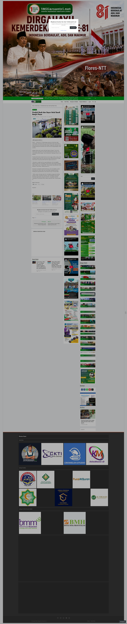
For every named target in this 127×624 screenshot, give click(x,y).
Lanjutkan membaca (63, 30)
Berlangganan (73, 27)
